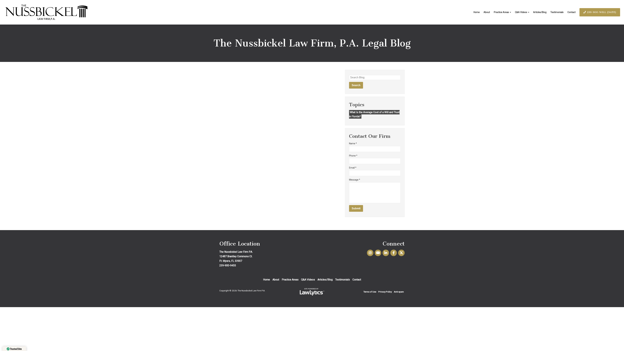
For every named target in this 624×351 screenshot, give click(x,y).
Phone (353, 155)
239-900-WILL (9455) (601, 12)
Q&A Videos (521, 12)
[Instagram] (370, 253)
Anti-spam (399, 291)
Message (354, 179)
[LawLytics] (312, 292)
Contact (571, 12)
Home (477, 12)
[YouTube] (378, 253)
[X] (401, 253)
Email (352, 167)
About (487, 12)
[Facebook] (393, 253)
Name (353, 143)
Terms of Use (369, 291)
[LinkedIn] (386, 253)
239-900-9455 (227, 265)
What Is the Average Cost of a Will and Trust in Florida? (374, 114)
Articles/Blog (539, 12)
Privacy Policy (385, 291)
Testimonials (557, 12)
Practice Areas (501, 12)
